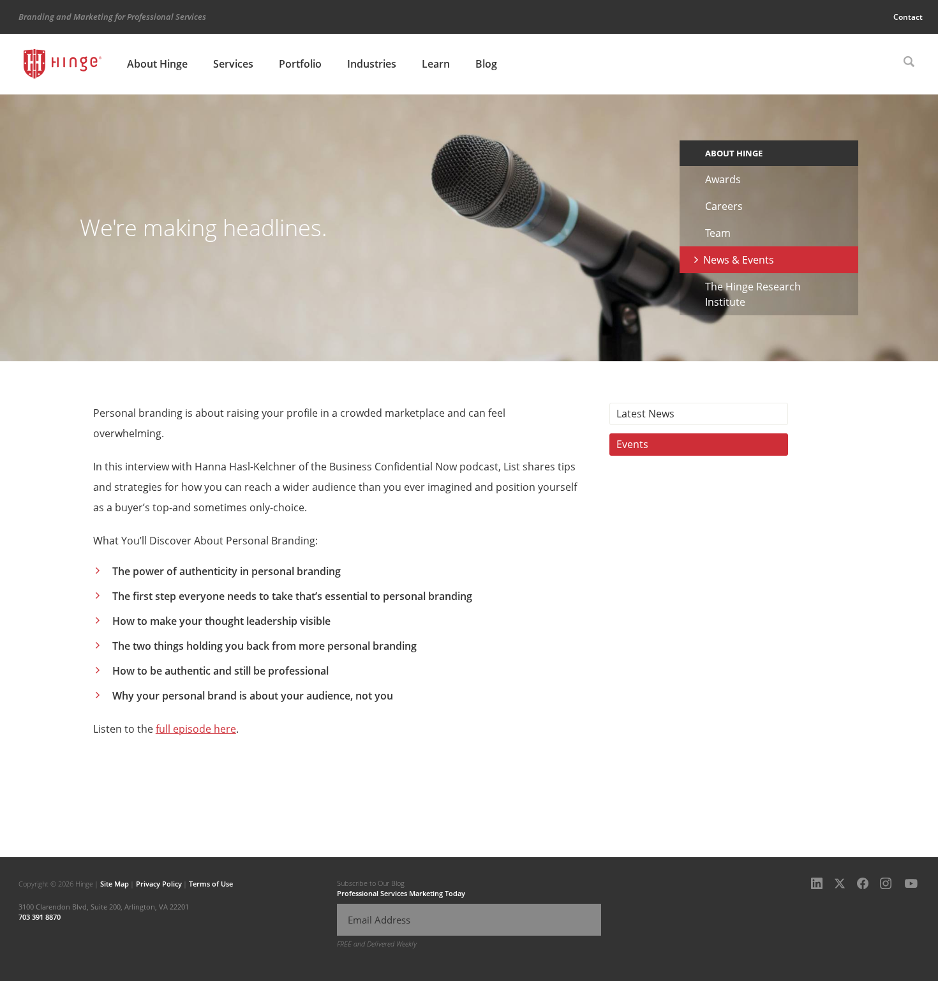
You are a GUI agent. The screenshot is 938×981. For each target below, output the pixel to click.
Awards (723, 179)
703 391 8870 (40, 917)
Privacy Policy (159, 883)
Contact (908, 16)
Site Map (114, 883)
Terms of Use (211, 883)
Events (632, 444)
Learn (436, 64)
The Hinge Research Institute (753, 294)
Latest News (645, 414)
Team (718, 233)
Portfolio (300, 64)
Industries (371, 64)
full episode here (196, 729)
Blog (486, 64)
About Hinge (157, 64)
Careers (724, 206)
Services (233, 64)
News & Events (738, 260)
